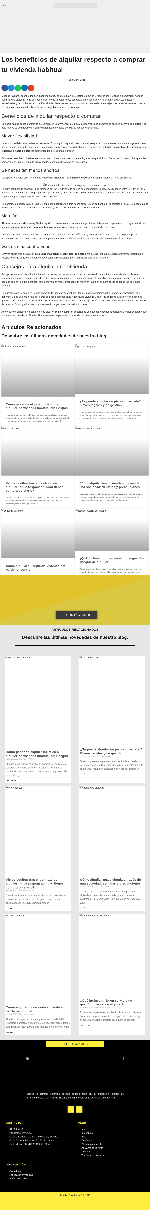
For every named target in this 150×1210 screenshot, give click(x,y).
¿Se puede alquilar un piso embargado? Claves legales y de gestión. (111, 751)
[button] (75, 5)
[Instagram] (79, 1109)
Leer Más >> (11, 781)
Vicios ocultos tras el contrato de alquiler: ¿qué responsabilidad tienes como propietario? (34, 487)
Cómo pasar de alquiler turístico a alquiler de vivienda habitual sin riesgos (37, 754)
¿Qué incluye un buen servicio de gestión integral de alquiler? (106, 1002)
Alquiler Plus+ (36, 315)
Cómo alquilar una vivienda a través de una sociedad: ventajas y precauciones (110, 881)
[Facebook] (71, 1109)
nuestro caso (12, 293)
